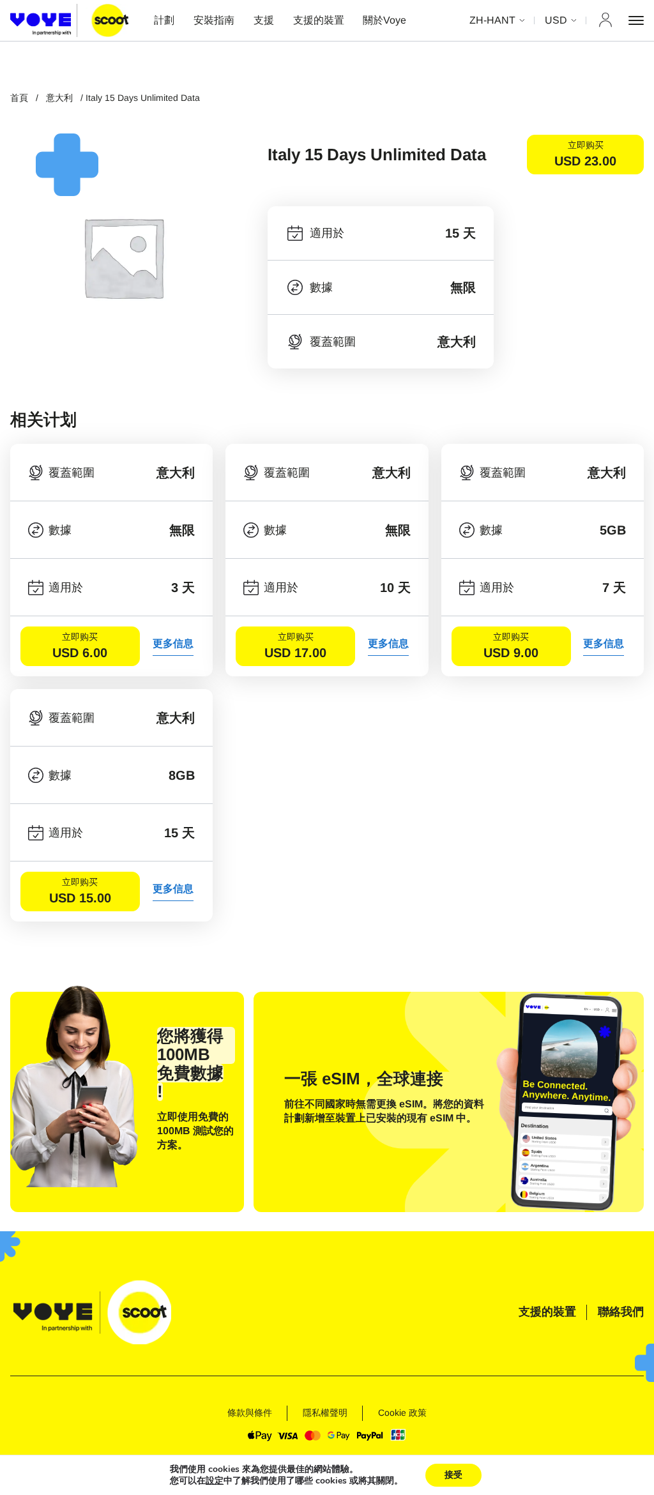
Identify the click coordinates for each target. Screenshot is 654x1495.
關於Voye (384, 20)
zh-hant (492, 20)
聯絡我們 (621, 1311)
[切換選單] (636, 20)
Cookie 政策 (402, 1413)
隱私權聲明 (325, 1413)
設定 (215, 1481)
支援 (264, 20)
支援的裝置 (318, 20)
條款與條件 (249, 1413)
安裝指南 (214, 20)
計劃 (164, 20)
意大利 (59, 98)
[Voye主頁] (69, 20)
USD (556, 20)
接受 (453, 1475)
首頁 (19, 98)
